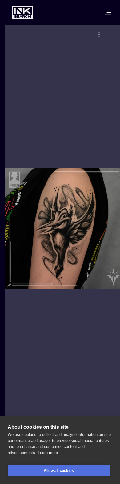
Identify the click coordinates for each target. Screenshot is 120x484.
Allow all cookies (59, 471)
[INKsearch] (22, 12)
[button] (99, 34)
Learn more (48, 452)
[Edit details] (99, 34)
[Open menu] (107, 12)
